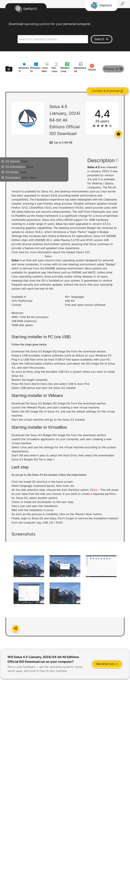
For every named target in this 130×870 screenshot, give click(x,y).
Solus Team (28, 177)
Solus (24, 161)
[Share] (16, 628)
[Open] (118, 134)
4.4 (89, 179)
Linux (23, 172)
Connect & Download (105, 90)
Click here (18, 252)
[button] (65, 367)
